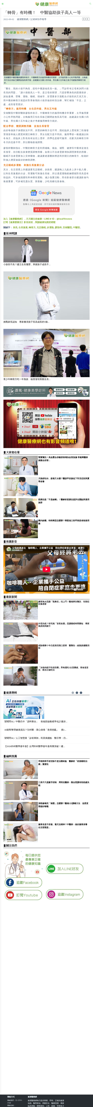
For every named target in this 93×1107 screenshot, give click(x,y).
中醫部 (76, 227)
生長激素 (23, 227)
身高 (15, 227)
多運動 (50, 227)
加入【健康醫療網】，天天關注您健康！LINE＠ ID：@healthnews (37, 218)
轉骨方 (32, 227)
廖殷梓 (58, 227)
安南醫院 (67, 227)
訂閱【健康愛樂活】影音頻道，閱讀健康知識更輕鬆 (29, 222)
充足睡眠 (41, 227)
